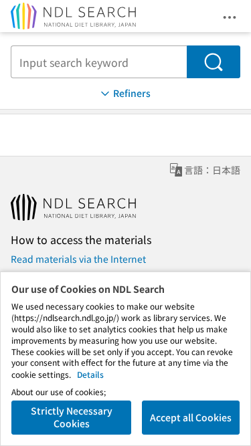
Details (90, 374)
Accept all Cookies (191, 417)
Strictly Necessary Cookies (71, 417)
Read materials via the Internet (78, 258)
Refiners (132, 93)
